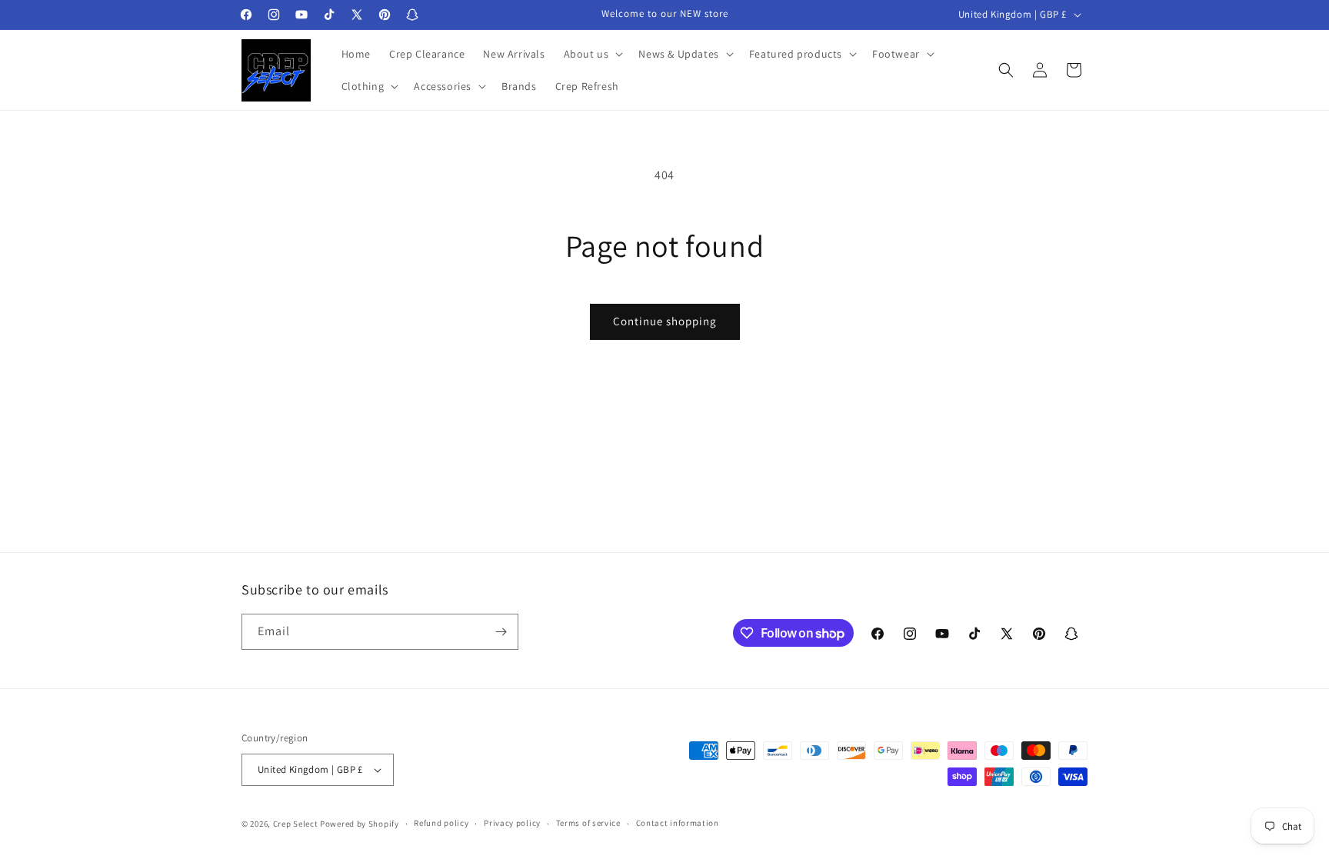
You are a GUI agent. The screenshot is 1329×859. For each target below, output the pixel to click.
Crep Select (295, 823)
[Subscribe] (501, 632)
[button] (592, 54)
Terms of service (588, 822)
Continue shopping (665, 321)
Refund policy (441, 822)
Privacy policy (512, 822)
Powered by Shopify (359, 823)
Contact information (677, 822)
